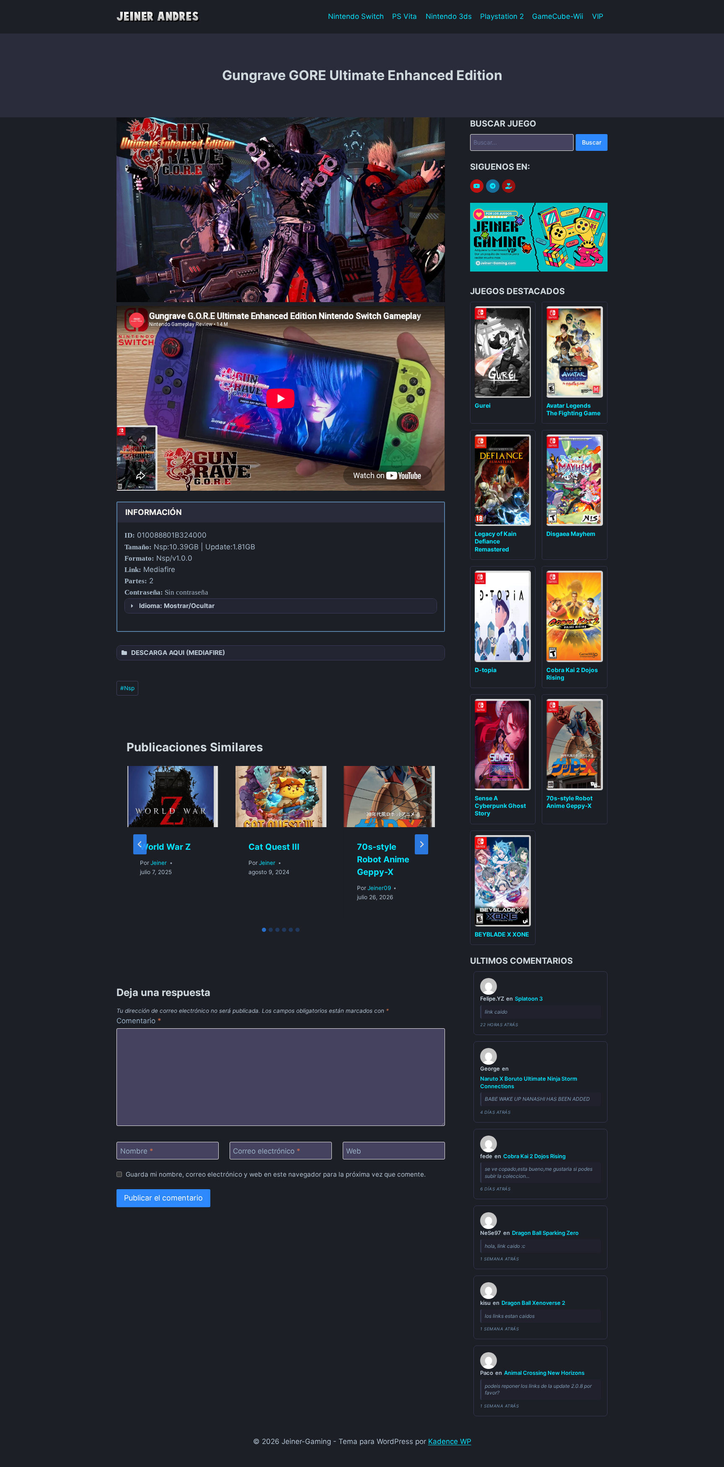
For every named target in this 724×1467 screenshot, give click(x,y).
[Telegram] (492, 186)
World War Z (165, 847)
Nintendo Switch (356, 16)
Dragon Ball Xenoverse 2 (533, 1302)
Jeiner (158, 862)
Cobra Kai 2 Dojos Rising (534, 1156)
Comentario (138, 1021)
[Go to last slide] (140, 844)
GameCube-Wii (557, 16)
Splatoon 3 (529, 998)
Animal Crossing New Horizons (544, 1372)
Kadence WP (449, 1441)
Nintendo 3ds (449, 16)
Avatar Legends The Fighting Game (573, 409)
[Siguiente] (421, 844)
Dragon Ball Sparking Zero (545, 1232)
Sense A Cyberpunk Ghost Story (500, 805)
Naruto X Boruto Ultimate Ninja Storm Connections (528, 1082)
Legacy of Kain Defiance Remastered (496, 541)
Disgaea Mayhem (570, 533)
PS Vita (404, 16)
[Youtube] (477, 186)
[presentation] (172, 796)
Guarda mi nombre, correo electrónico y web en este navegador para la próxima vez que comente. (276, 1174)
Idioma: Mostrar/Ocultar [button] (177, 606)
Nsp (127, 688)
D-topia (485, 669)
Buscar (591, 142)
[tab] (264, 930)
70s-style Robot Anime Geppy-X (383, 859)
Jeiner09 (379, 888)
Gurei (483, 405)
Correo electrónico (266, 1151)
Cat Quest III (274, 847)
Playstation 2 (502, 16)
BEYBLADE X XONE (502, 934)
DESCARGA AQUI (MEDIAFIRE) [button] (178, 653)
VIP (597, 16)
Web (353, 1151)
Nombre (136, 1151)
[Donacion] (508, 186)
